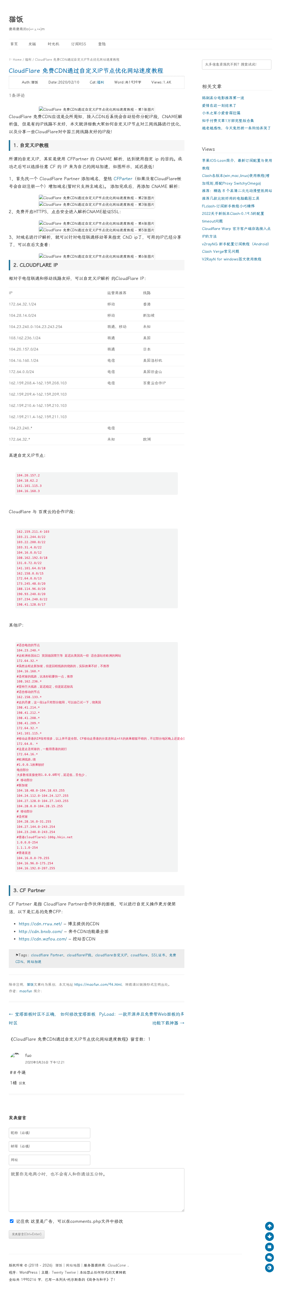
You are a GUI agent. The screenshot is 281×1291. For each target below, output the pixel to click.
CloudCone (117, 1265)
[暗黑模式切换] (269, 1268)
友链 (32, 44)
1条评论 (17, 95)
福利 (28, 60)
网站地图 (73, 1265)
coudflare (139, 955)
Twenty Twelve (64, 1272)
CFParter (123, 178)
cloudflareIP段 (79, 955)
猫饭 (16, 19)
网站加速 (34, 962)
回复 (22, 1083)
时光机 (52, 44)
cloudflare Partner (47, 955)
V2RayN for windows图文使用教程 (232, 259)
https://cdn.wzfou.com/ (43, 939)
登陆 (101, 44)
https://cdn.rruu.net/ (40, 923)
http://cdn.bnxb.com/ (41, 931)
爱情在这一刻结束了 (219, 105)
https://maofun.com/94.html (98, 984)
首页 (13, 44)
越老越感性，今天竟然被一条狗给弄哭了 (236, 128)
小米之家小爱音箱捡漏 (221, 113)
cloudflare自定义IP (111, 955)
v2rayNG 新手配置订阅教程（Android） (236, 244)
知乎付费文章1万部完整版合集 (228, 120)
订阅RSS (78, 44)
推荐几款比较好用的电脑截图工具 (231, 198)
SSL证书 (158, 955)
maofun (25, 991)
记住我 (23, 1221)
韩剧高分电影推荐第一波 (223, 98)
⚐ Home (15, 60)
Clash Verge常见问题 (220, 251)
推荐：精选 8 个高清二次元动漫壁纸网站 (237, 190)
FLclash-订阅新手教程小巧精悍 (228, 206)
